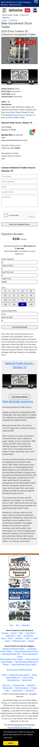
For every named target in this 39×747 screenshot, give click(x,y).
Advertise (25, 625)
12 (5, 291)
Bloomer (19, 638)
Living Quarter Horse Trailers (26, 651)
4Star (3, 638)
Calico (27, 638)
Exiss (19, 635)
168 (13, 304)
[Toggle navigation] (4, 10)
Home (4, 675)
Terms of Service (21, 688)
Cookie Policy (17, 690)
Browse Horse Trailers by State (19, 669)
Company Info (18, 685)
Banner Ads (27, 680)
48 (31, 291)
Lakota (14, 633)
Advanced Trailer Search (19, 675)
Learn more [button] (7, 737)
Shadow (5, 633)
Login (4, 20)
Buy (11, 625)
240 (30, 304)
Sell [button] (27, 10)
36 (22, 291)
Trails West (30, 633)
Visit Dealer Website (19, 397)
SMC (21, 633)
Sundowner (28, 635)
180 (22, 304)
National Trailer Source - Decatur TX (20, 115)
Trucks (19, 656)
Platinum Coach (19, 641)
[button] (35, 10)
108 (5, 300)
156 (5, 304)
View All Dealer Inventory (17, 401)
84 (22, 295)
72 (14, 295)
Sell (17, 625)
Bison (10, 638)
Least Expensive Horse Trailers (23, 664)
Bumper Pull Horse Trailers (14, 648)
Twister (31, 641)
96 (31, 295)
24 (14, 291)
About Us (6, 685)
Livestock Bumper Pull (11, 654)
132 (22, 300)
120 (13, 300)
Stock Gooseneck (30, 654)
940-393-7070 (6, 135)
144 (30, 300)
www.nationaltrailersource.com (14, 140)
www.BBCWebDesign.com (20, 727)
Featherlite (10, 635)
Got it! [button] (10, 743)
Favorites (13, 20)
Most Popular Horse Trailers (11, 659)
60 (5, 295)
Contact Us (30, 690)
